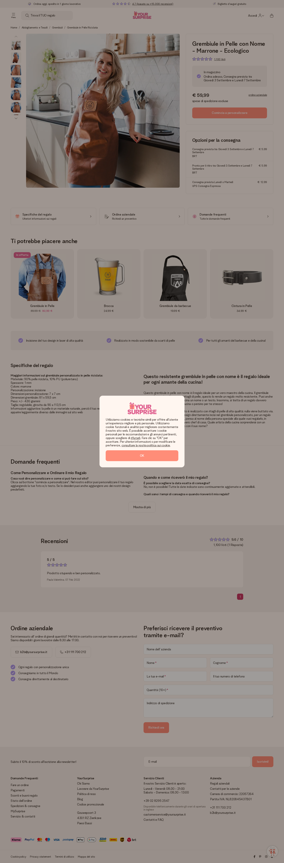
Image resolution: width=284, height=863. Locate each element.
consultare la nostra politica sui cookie (146, 445)
